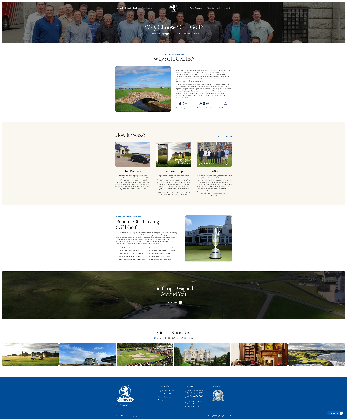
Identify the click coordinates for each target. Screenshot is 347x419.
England (136, 8)
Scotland (119, 8)
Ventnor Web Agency (130, 416)
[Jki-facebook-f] (117, 405)
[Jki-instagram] (122, 405)
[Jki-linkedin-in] (126, 405)
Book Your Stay (172, 302)
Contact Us (226, 8)
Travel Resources (196, 8)
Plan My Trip (334, 413)
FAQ (218, 8)
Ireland (128, 8)
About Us (210, 8)
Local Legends (147, 8)
